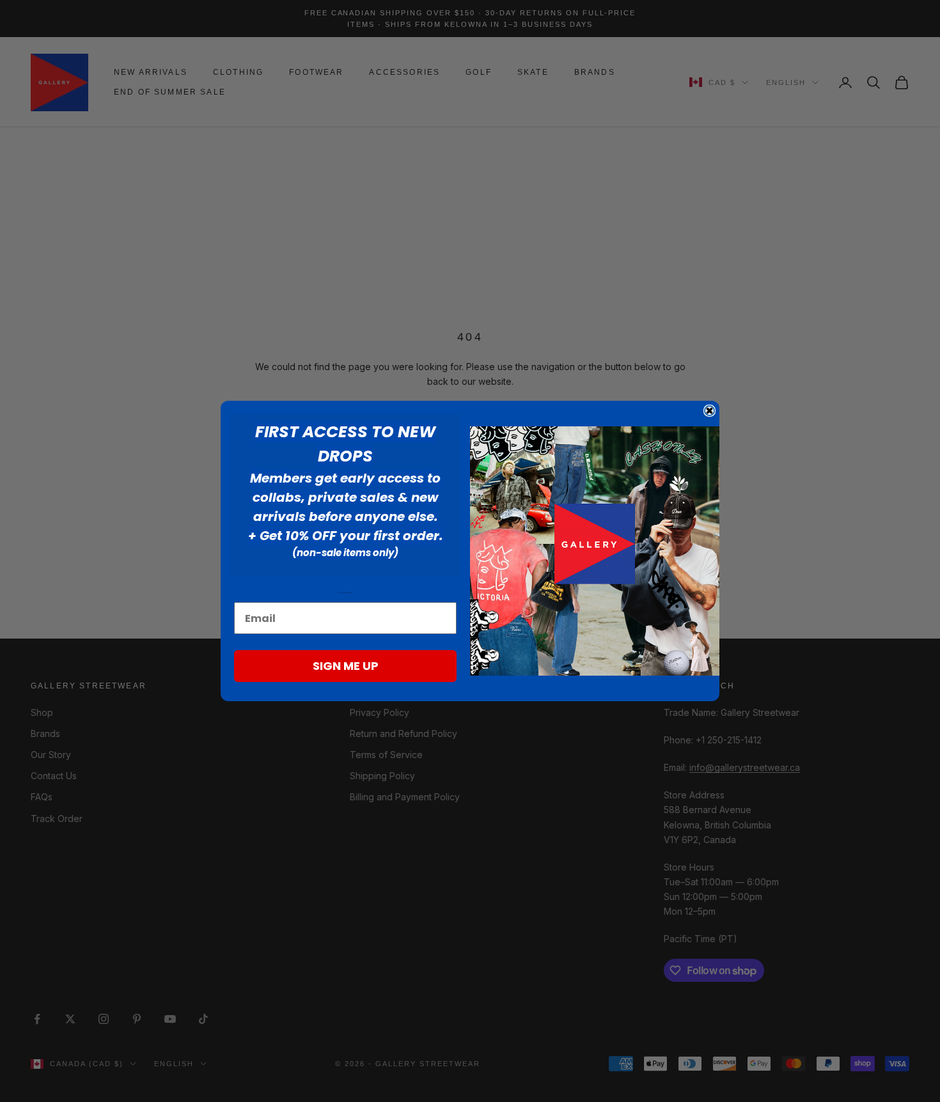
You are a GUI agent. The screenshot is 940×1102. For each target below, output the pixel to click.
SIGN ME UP (346, 666)
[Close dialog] (709, 410)
